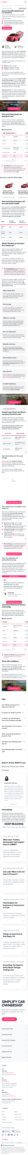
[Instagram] (3, 1135)
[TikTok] (15, 1135)
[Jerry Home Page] (4, 2)
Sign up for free (9, 1019)
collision (15, 307)
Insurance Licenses (19, 1119)
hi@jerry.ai (8, 1094)
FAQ (3, 1111)
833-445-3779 (10, 1072)
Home (3, 5)
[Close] (26, 1145)
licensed (20, 1142)
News (3, 1114)
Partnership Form (6, 1102)
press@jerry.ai (12, 1096)
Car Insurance (9, 5)
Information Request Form (8, 1101)
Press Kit (4, 1117)
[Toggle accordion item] (24, 409)
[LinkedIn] (9, 1135)
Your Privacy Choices (7, 1122)
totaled (4, 336)
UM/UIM (16, 530)
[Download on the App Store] (6, 1131)
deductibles (14, 535)
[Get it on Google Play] (16, 1131)
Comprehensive (6, 307)
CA (15, 133)
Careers (4, 1119)
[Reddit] (18, 1135)
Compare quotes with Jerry (14, 502)
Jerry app (13, 1074)
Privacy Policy (18, 1117)
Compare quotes (7, 28)
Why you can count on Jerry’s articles (13, 766)
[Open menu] (25, 2)
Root (14, 144)
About (16, 1111)
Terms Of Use (18, 1114)
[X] (6, 1135)
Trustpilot (6, 657)
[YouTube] (12, 1135)
